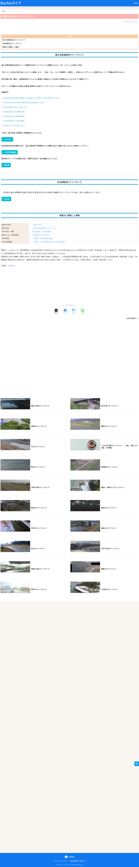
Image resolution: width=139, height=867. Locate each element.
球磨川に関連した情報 (10, 47)
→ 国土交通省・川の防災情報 (40, 231)
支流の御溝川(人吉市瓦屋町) (14, 121)
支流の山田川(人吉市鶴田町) (14, 116)
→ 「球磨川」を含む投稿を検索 (41, 238)
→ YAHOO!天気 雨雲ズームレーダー (43, 228)
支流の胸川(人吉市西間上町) (14, 112)
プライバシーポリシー (61, 861)
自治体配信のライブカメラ (12, 43)
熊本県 (6, 165)
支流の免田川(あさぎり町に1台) (15, 107)
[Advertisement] (62, 28)
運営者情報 (74, 861)
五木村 (7, 199)
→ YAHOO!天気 (36, 225)
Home (136, 3)
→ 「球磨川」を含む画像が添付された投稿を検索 (47, 242)
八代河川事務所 (10, 152)
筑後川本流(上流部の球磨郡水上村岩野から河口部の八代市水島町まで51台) (31, 98)
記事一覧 (82, 861)
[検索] (136, 763)
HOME (71, 857)
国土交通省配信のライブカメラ (13, 40)
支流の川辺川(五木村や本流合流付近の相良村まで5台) (24, 102)
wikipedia (11, 266)
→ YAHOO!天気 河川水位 (39, 235)
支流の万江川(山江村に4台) (14, 125)
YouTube (8, 139)
